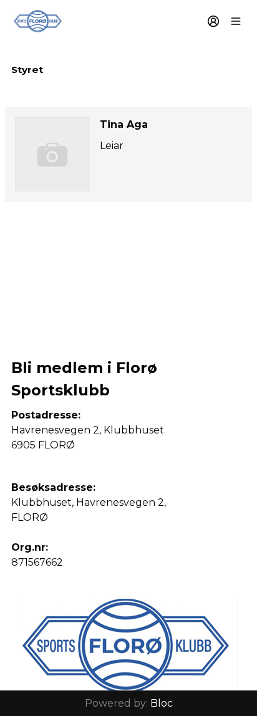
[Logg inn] (213, 21)
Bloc (161, 703)
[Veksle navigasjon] (236, 21)
